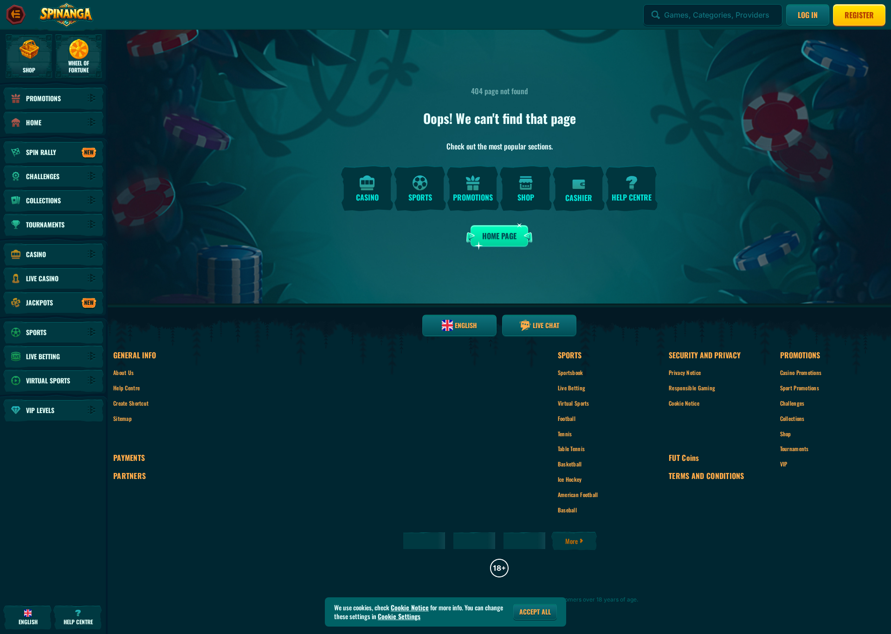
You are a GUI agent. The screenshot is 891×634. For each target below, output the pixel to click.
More (571, 541)
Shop (785, 434)
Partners (129, 476)
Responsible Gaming (692, 388)
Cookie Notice (684, 403)
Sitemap (122, 418)
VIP (784, 464)
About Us (123, 372)
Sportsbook (570, 372)
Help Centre (126, 388)
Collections (792, 418)
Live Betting (571, 388)
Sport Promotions (799, 388)
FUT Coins (684, 457)
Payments (129, 457)
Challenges (792, 403)
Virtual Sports (573, 403)
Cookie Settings (399, 616)
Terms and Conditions (706, 476)
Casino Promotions (801, 372)
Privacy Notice (685, 372)
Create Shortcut (130, 403)
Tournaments (794, 449)
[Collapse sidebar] (16, 15)
